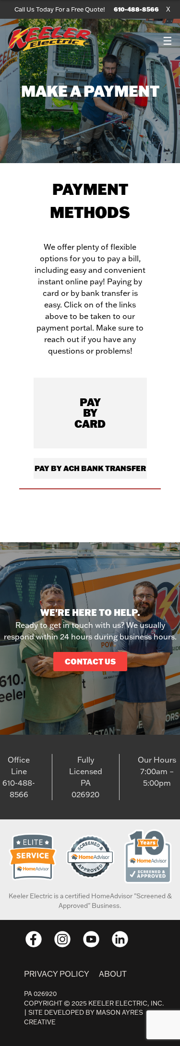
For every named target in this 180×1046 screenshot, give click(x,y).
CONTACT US (90, 661)
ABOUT (113, 974)
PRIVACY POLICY (56, 974)
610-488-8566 (136, 9)
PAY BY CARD (90, 412)
